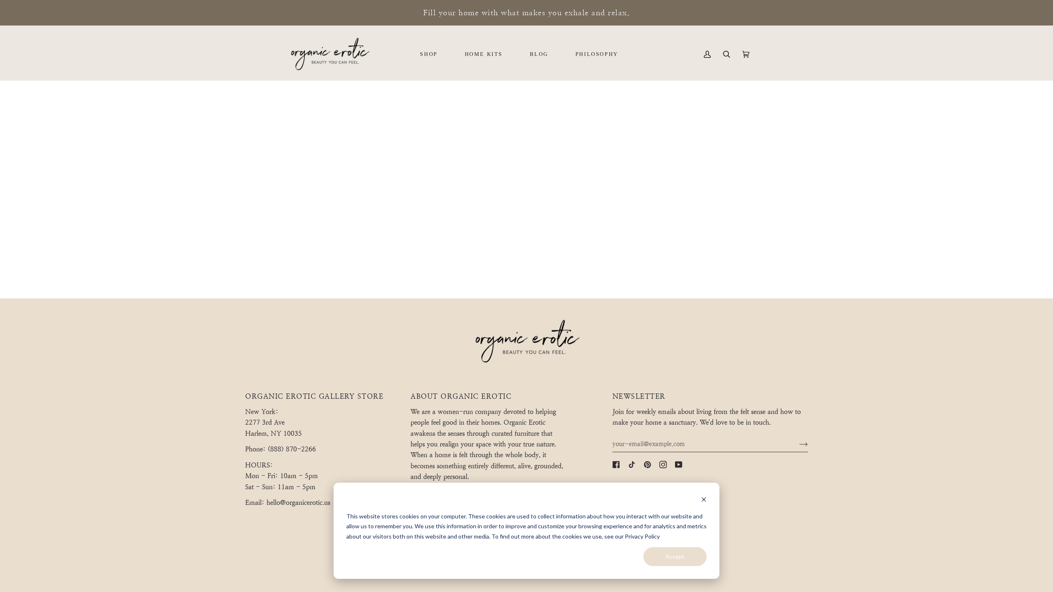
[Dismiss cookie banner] (704, 500)
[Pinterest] (647, 464)
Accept (675, 556)
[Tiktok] (632, 464)
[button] (428, 54)
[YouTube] (678, 464)
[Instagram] (663, 464)
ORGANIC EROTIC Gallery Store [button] (314, 396)
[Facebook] (616, 464)
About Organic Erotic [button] (461, 396)
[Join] (797, 444)
